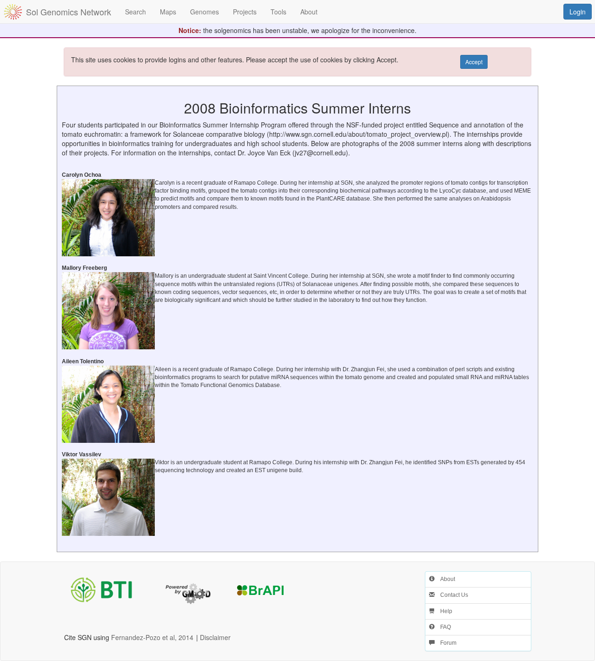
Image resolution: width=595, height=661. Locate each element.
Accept (474, 62)
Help (443, 611)
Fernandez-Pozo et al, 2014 (152, 637)
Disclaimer (215, 637)
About (445, 579)
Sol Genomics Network (68, 12)
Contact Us (451, 595)
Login (577, 11)
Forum (445, 643)
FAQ (443, 627)
